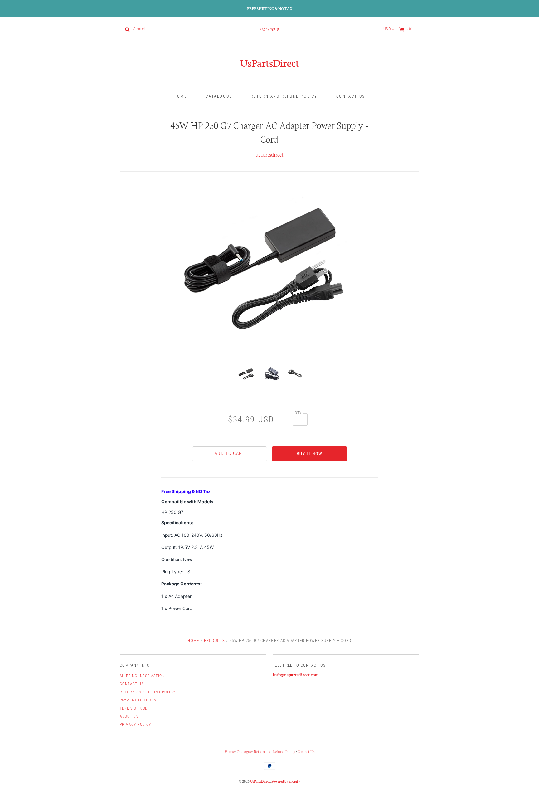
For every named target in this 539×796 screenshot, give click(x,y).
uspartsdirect (269, 154)
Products (214, 640)
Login (263, 28)
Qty (298, 413)
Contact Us (350, 96)
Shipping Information (142, 676)
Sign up (274, 28)
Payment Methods (138, 700)
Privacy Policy (135, 724)
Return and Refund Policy (284, 96)
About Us (129, 716)
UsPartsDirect (269, 62)
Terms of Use (134, 708)
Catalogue (219, 96)
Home (180, 96)
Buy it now (309, 453)
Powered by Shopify (285, 781)
